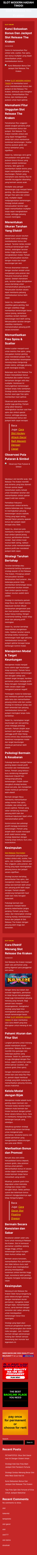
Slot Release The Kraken (15, 853)
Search (5, 1439)
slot (3, 1508)
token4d (5, 1513)
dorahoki (6, 1545)
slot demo (6, 1540)
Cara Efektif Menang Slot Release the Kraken (18, 949)
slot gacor (6, 1524)
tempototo (6, 1519)
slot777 (5, 1535)
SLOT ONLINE (9, 24)
